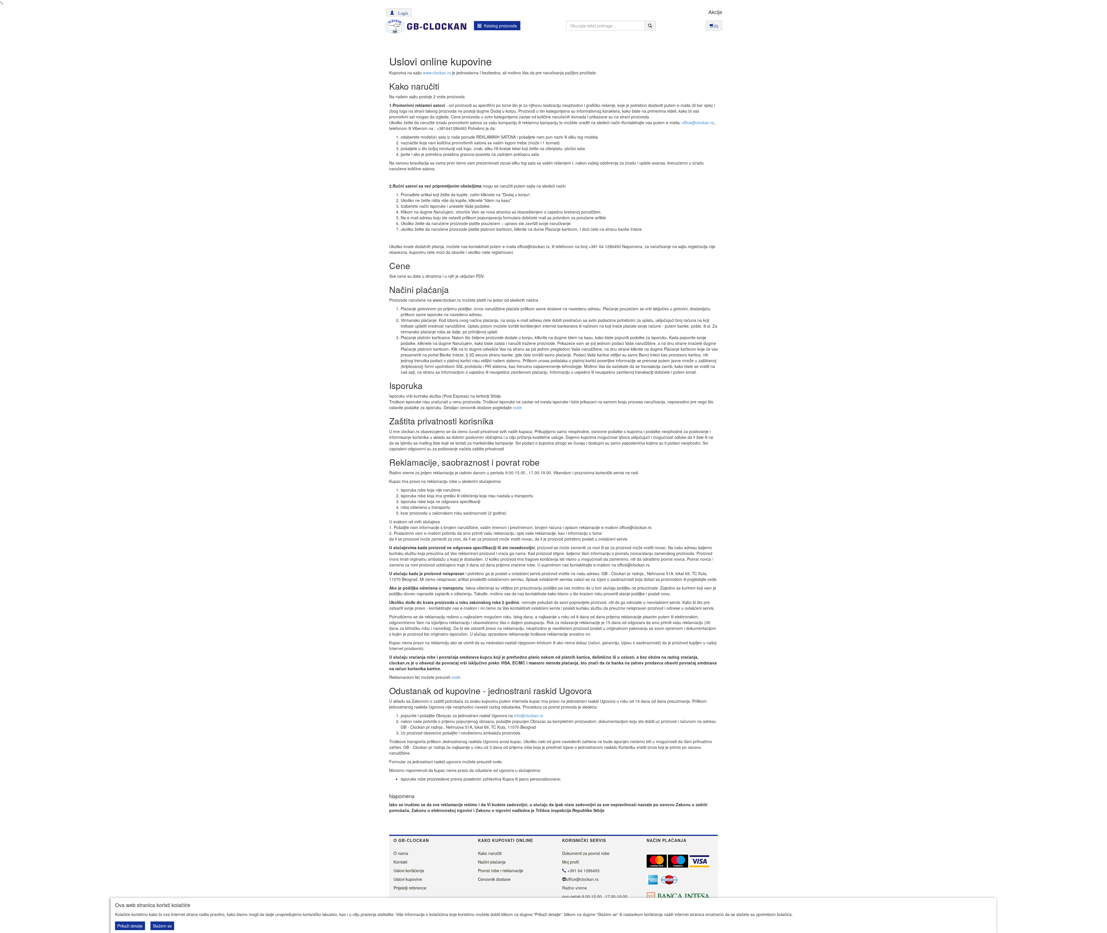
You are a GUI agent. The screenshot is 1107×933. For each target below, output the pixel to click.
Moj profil (570, 862)
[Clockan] (424, 26)
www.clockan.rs (437, 72)
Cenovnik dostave (494, 879)
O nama (401, 853)
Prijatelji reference (410, 888)
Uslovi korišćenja (409, 870)
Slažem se (162, 926)
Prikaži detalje (130, 926)
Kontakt (400, 862)
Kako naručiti (490, 853)
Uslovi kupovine (408, 879)
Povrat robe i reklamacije (500, 870)
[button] (399, 12)
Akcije (715, 12)
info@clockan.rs (528, 715)
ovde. (456, 677)
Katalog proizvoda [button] (500, 26)
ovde (517, 407)
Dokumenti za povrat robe (585, 853)
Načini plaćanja (492, 862)
